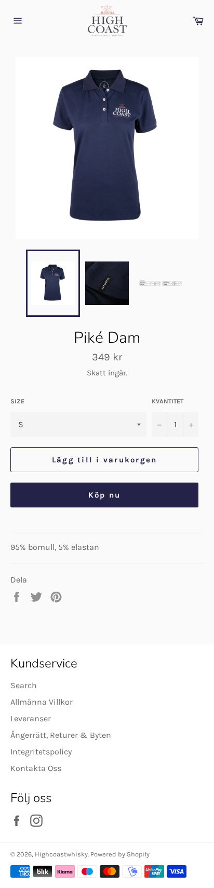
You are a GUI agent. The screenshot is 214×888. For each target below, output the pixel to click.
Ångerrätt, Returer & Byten (60, 735)
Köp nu (104, 495)
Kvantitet (167, 401)
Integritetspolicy (41, 751)
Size (17, 401)
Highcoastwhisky (61, 854)
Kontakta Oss (35, 768)
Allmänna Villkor (41, 702)
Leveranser (30, 718)
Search (23, 685)
